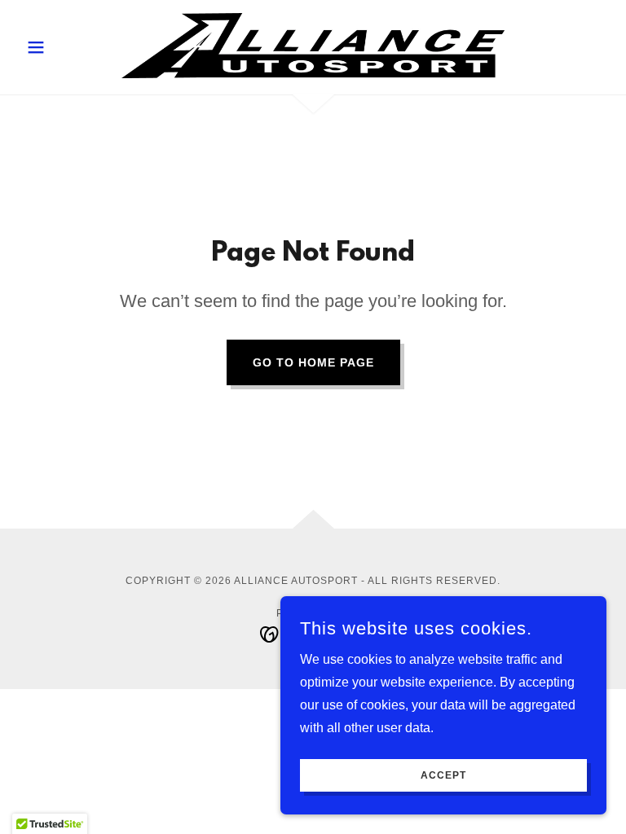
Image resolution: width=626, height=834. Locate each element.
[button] (64, 47)
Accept (443, 775)
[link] (313, 45)
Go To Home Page (313, 362)
